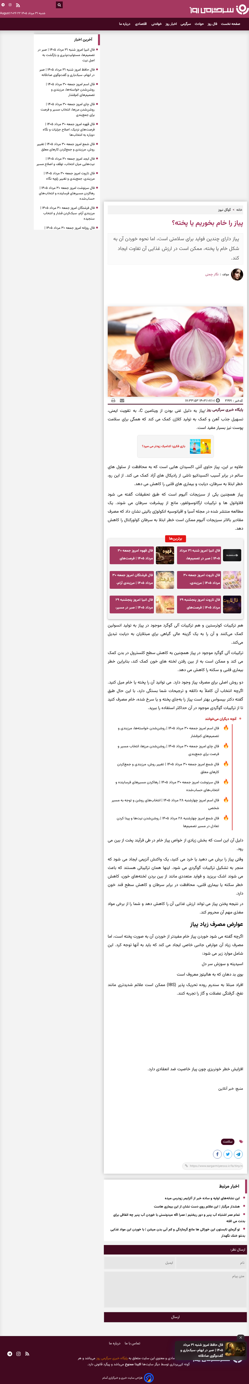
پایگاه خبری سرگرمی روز (224, 410)
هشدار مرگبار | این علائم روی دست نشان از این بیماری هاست (197, 1206)
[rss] (18, 6)
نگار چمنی (212, 274)
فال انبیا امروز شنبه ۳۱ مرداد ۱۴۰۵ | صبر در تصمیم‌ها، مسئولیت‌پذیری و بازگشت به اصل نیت (199, 556)
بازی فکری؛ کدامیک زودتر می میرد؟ (163, 446)
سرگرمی (186, 24)
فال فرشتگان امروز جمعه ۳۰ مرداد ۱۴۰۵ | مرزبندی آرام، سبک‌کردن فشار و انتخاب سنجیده (132, 580)
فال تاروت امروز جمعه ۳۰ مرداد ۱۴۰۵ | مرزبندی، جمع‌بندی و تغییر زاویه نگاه (201, 580)
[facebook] (217, 1155)
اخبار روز (171, 24)
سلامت (227, 1141)
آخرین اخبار (83, 40)
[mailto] (120, 400)
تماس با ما (132, 1343)
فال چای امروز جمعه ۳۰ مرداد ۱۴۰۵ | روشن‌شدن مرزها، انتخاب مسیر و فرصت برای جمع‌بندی (168, 750)
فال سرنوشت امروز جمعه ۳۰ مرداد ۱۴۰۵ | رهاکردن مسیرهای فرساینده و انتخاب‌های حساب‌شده (167, 786)
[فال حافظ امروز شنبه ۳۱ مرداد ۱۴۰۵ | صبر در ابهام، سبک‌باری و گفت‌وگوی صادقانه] (235, 1349)
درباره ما (125, 24)
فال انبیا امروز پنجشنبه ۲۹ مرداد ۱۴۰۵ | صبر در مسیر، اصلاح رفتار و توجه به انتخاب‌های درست (134, 605)
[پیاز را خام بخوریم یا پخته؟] (238, 1155)
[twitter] (228, 1155)
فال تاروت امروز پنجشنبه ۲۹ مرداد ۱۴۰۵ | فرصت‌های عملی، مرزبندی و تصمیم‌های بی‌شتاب (200, 605)
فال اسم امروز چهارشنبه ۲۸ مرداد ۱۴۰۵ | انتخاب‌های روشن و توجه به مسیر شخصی (165, 804)
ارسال (175, 1317)
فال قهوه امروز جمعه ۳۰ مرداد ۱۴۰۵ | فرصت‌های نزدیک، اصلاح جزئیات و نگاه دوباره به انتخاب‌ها (133, 556)
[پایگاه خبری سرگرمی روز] (219, 9)
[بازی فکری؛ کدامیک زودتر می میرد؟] (199, 446)
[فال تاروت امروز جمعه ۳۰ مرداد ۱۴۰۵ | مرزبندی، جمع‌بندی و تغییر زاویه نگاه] (232, 580)
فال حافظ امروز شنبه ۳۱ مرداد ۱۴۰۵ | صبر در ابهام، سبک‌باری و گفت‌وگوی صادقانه (201, 1350)
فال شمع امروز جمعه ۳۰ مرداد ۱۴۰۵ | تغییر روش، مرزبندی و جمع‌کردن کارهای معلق (168, 768)
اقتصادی (141, 24)
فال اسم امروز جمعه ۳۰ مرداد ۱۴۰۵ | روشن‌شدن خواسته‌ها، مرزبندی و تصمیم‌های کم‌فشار (168, 732)
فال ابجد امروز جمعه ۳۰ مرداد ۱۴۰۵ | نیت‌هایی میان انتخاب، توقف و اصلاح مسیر (65, 161)
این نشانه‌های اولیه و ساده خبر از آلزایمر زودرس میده (202, 1198)
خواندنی (156, 24)
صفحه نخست (230, 24)
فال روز (212, 24)
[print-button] (113, 401)
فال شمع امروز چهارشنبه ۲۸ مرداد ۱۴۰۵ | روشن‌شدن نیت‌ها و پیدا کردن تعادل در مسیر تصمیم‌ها (168, 822)
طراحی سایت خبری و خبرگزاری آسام (122, 1378)
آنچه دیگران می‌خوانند (220, 719)
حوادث (199, 24)
